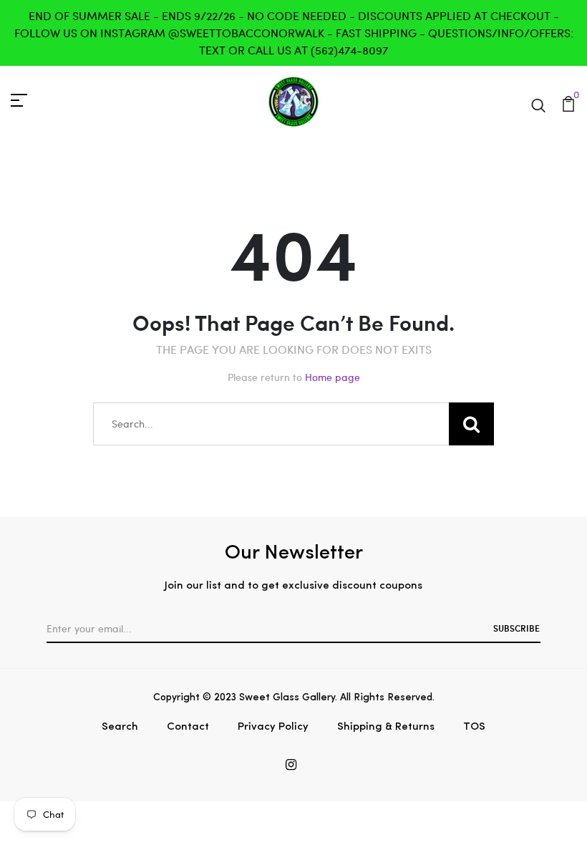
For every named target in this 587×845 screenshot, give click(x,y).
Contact (188, 727)
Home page (332, 377)
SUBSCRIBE (516, 628)
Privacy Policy (273, 727)
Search (120, 727)
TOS (474, 727)
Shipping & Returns (386, 727)
